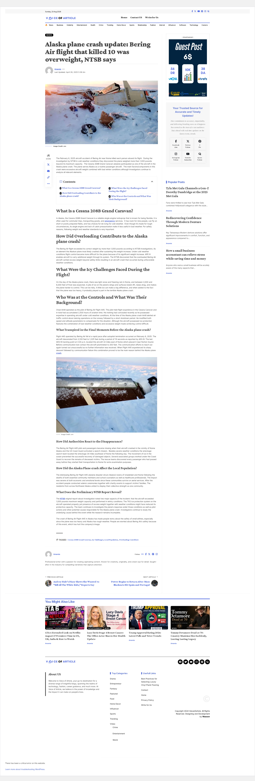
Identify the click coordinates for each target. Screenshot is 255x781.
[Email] (48, 171)
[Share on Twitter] (48, 164)
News (51, 25)
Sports (131, 25)
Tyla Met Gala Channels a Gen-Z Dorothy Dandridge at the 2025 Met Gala (187, 192)
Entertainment (82, 25)
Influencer (172, 25)
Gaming (49, 628)
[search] (208, 18)
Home (143, 695)
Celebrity (70, 25)
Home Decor (121, 25)
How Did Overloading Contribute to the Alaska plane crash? (80, 194)
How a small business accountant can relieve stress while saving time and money (186, 254)
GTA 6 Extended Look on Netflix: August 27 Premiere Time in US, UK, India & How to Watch (63, 635)
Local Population (111, 540)
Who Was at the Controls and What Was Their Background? (130, 198)
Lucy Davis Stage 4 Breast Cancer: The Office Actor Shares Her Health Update (106, 635)
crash (58, 353)
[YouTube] (198, 11)
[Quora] (200, 156)
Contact (144, 690)
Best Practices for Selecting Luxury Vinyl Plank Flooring (150, 682)
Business (60, 25)
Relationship (142, 25)
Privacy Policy (147, 700)
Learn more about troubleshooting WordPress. (25, 769)
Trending (110, 25)
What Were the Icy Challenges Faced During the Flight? (128, 189)
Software (182, 25)
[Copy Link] (48, 177)
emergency (110, 221)
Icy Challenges (98, 540)
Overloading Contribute (129, 540)
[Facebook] (192, 11)
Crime (101, 25)
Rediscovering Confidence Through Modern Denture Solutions (183, 221)
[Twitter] (195, 11)
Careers (204, 25)
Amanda (57, 69)
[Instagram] (205, 11)
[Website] (142, 554)
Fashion (153, 25)
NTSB (62, 498)
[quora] (208, 11)
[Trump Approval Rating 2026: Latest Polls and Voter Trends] (148, 617)
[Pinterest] (202, 11)
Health (93, 25)
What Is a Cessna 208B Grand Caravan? (81, 188)
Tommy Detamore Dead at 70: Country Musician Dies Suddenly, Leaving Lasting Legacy (189, 635)
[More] (48, 183)
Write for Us (146, 705)
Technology (194, 25)
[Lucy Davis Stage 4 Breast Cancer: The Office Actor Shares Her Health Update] (106, 617)
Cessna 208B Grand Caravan (79, 540)
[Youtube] (188, 156)
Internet (162, 25)
